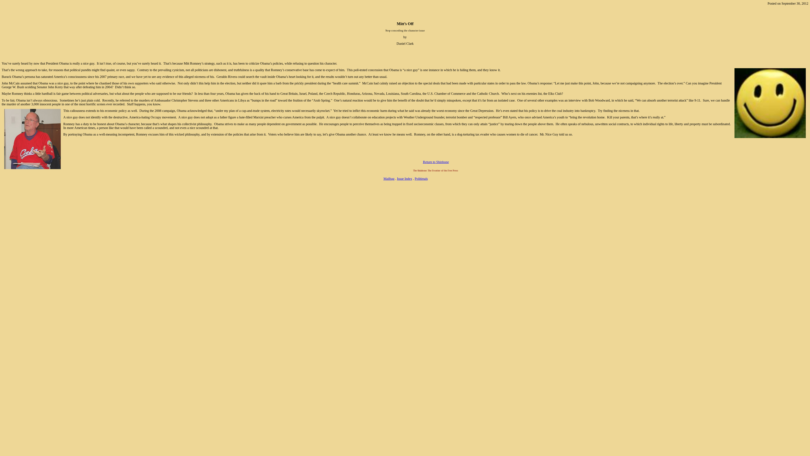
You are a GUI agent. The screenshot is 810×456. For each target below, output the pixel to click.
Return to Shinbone (436, 162)
